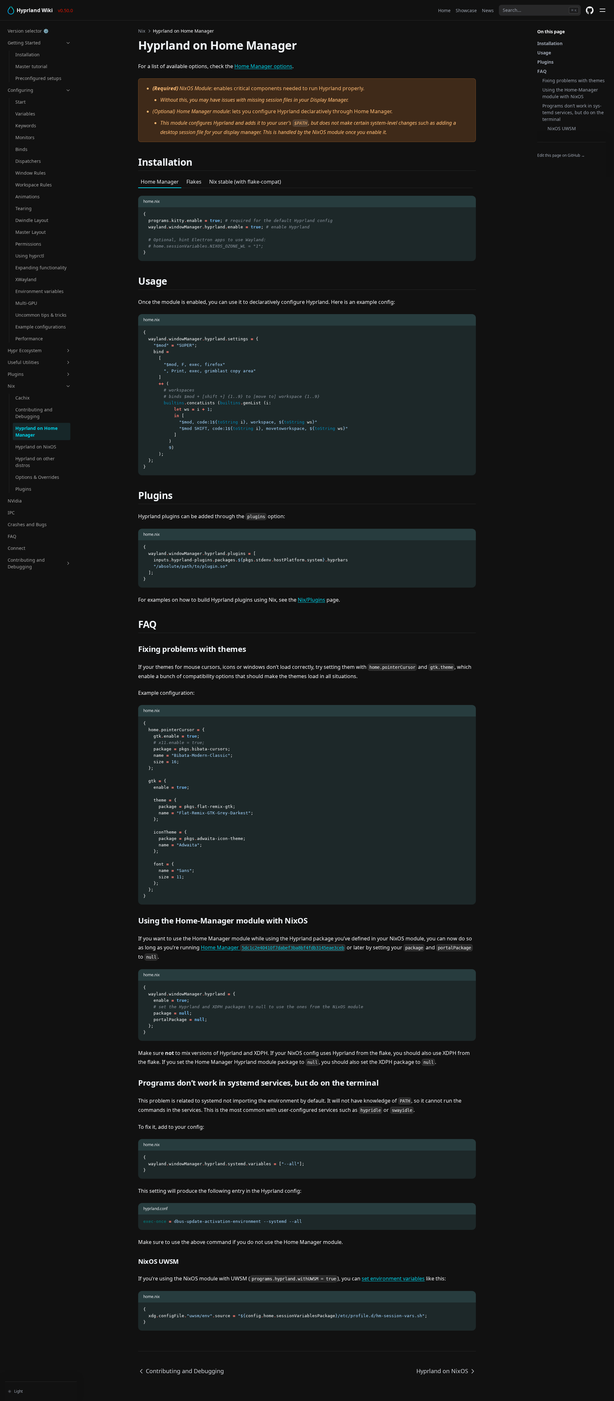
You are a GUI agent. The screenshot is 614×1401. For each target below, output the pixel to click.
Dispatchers (28, 161)
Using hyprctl (29, 256)
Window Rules (30, 173)
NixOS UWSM (561, 128)
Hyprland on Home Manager (36, 431)
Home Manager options (263, 66)
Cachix (22, 398)
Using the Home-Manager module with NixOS (570, 93)
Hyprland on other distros (35, 461)
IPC (11, 513)
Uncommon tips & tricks (41, 315)
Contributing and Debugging (33, 413)
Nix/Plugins (311, 599)
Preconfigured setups (38, 78)
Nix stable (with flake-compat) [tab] (245, 181)
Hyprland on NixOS (35, 447)
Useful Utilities (23, 362)
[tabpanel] (307, 224)
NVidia (15, 501)
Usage (544, 53)
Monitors (25, 137)
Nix (11, 386)
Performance (29, 339)
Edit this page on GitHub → (561, 155)
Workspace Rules (33, 185)
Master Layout (30, 232)
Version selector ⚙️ (28, 31)
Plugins (16, 374)
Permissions (28, 244)
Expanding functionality (41, 268)
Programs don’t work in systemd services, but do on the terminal (573, 112)
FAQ (12, 536)
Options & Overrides (37, 477)
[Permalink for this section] (200, 162)
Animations (27, 197)
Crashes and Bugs (27, 524)
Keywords (25, 126)
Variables (25, 114)
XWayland (25, 279)
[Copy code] (467, 214)
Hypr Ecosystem (25, 350)
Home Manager (272, 947)
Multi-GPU (26, 303)
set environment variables (393, 1278)
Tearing (23, 208)
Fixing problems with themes (573, 80)
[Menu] (602, 10)
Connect (16, 548)
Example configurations (40, 327)
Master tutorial (31, 66)
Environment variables (39, 291)
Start (20, 102)
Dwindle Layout (31, 220)
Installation (27, 54)
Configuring (20, 90)
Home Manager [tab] (160, 181)
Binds (21, 149)
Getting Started (24, 43)
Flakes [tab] (193, 181)
